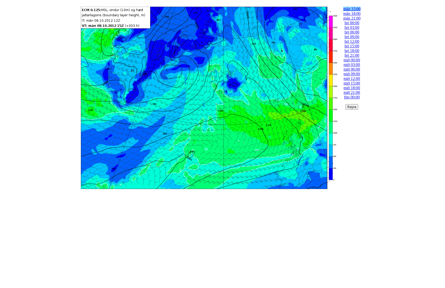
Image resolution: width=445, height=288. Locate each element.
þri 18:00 (352, 50)
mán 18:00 (352, 13)
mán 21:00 (352, 18)
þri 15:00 (352, 46)
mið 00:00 (352, 60)
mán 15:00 (352, 9)
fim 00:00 (352, 97)
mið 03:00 (352, 64)
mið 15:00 (352, 83)
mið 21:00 (352, 92)
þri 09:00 (352, 37)
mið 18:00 (352, 88)
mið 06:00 (352, 69)
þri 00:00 (352, 23)
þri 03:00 (352, 27)
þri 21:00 (352, 55)
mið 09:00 (352, 74)
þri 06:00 (352, 32)
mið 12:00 (352, 78)
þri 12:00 (352, 41)
